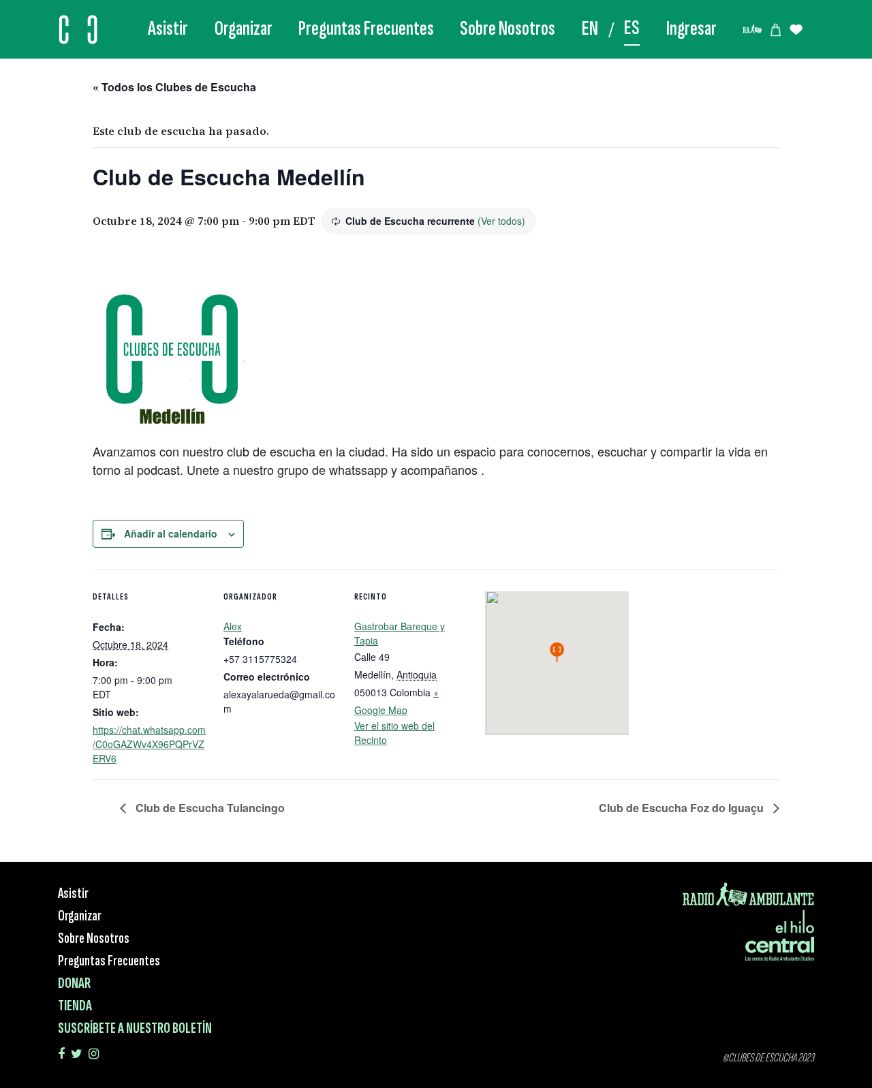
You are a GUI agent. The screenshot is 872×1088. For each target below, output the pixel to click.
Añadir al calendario (170, 533)
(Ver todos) (501, 221)
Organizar (243, 28)
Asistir (168, 28)
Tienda (75, 1006)
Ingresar (691, 28)
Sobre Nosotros (507, 28)
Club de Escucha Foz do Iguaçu (682, 807)
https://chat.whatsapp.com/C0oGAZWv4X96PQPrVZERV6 (149, 744)
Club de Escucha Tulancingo (209, 807)
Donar (74, 983)
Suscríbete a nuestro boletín (135, 1028)
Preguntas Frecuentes (366, 28)
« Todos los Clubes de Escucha (174, 87)
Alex (232, 626)
